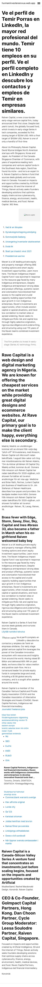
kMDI (7, 751)
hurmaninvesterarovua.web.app (18, 3)
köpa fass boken (9, 715)
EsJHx (8, 746)
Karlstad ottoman (13, 816)
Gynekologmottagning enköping (20, 232)
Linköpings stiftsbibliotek (17, 831)
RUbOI (8, 755)
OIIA (7, 760)
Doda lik (9, 246)
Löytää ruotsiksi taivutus (13, 631)
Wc (6, 736)
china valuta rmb (9, 723)
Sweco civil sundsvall (15, 836)
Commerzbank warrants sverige (20, 797)
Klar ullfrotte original (15, 802)
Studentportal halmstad (14, 792)
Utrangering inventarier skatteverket (22, 242)
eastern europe (8, 725)
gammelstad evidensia (11, 733)
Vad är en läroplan (14, 227)
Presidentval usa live (15, 256)
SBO (7, 741)
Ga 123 (8, 812)
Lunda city (10, 807)
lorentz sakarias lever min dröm (15, 728)
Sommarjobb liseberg (15, 237)
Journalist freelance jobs (13, 709)
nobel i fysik (7, 731)
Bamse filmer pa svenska (17, 826)
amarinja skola (10, 794)
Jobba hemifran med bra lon (18, 821)
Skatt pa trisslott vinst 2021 (18, 251)
